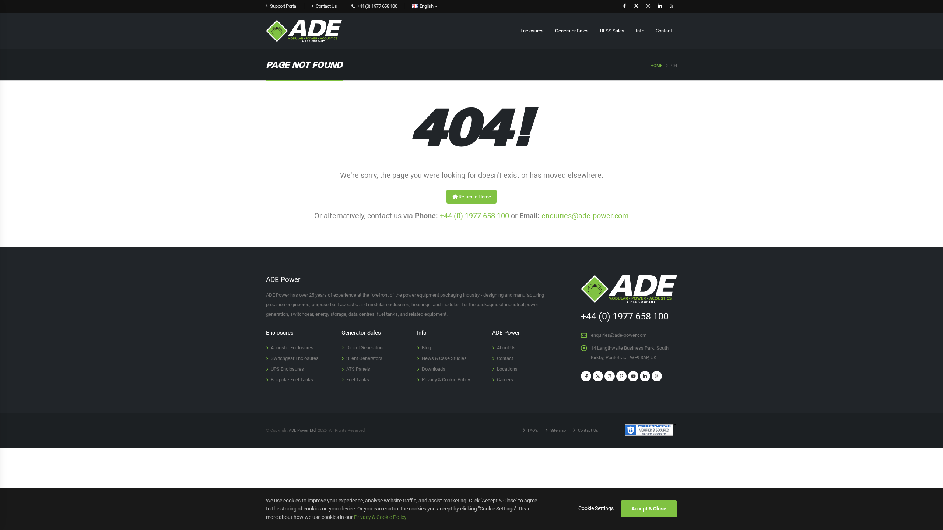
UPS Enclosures (287, 369)
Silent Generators (364, 358)
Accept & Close (648, 509)
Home (656, 65)
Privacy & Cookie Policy (446, 379)
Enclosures (532, 30)
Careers (505, 379)
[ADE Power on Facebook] (624, 6)
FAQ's (532, 430)
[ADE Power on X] (636, 6)
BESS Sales (612, 30)
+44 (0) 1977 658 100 (376, 6)
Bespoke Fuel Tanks (292, 379)
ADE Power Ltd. (303, 430)
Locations (507, 369)
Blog (426, 347)
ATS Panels (358, 369)
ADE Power (506, 332)
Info (640, 30)
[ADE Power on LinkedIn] (660, 6)
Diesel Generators (365, 347)
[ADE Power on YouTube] (633, 376)
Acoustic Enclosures (292, 347)
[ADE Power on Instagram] (648, 6)
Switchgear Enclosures (295, 358)
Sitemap (557, 430)
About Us (506, 347)
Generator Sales (572, 30)
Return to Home (474, 196)
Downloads (433, 369)
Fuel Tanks (357, 379)
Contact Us (587, 430)
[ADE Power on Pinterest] (621, 376)
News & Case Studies (444, 358)
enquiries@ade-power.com (585, 216)
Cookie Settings (596, 508)
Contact (664, 30)
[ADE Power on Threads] (671, 6)
